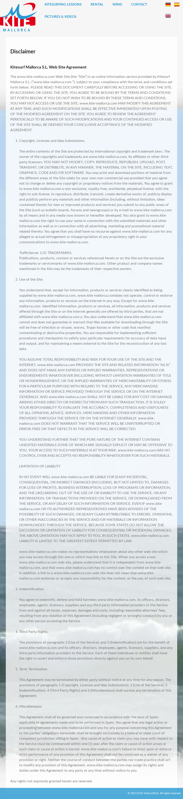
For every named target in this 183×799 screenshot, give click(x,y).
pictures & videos (60, 16)
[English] (168, 15)
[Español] (176, 4)
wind (117, 4)
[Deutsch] (168, 4)
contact (139, 4)
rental (97, 4)
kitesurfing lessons (63, 4)
